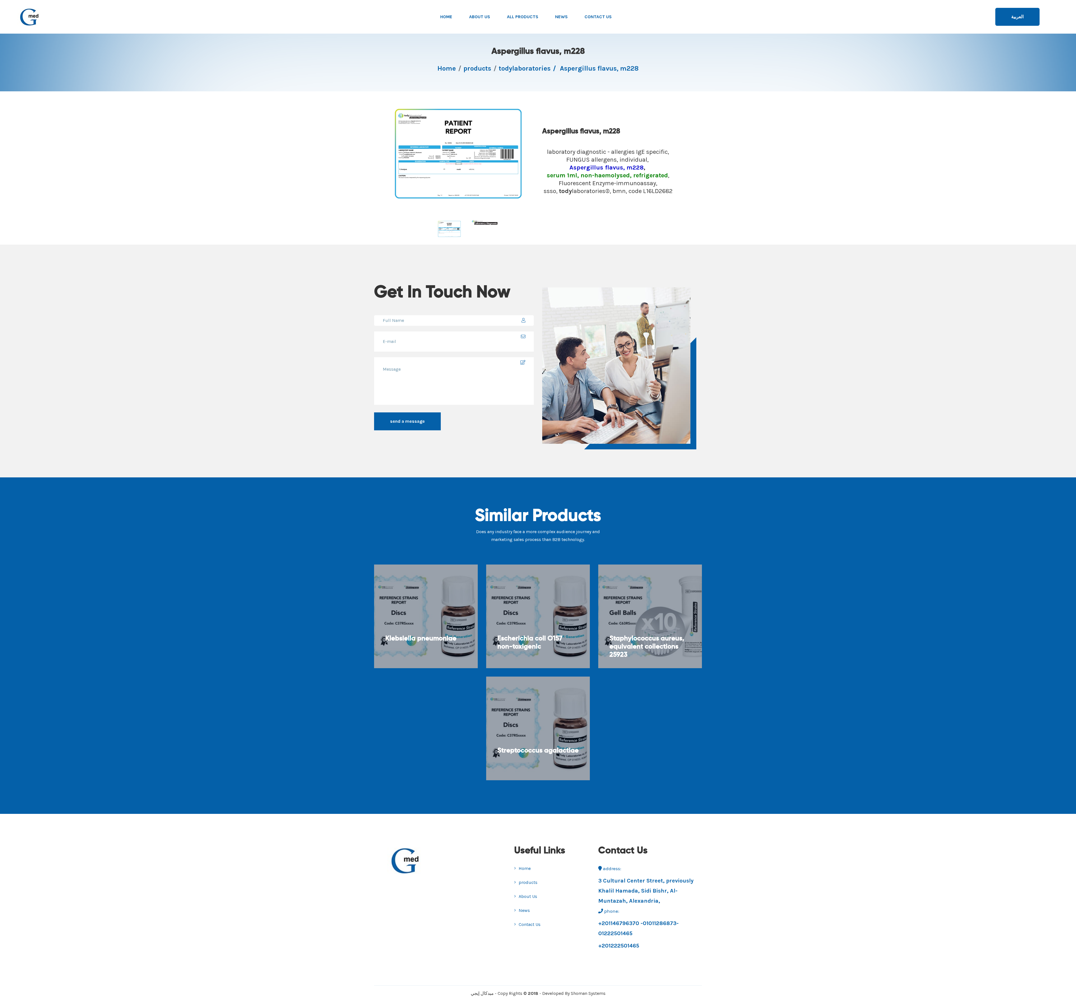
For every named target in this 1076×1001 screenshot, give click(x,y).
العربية (1017, 16)
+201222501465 (618, 945)
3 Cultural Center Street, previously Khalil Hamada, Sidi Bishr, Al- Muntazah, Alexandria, (646, 890)
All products (522, 16)
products (477, 68)
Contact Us (598, 16)
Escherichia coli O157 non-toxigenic (529, 642)
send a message (407, 421)
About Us (479, 16)
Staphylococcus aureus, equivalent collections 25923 (646, 646)
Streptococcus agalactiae (538, 750)
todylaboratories (525, 68)
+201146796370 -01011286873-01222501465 (638, 928)
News (561, 16)
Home (446, 16)
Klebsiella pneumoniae (420, 638)
